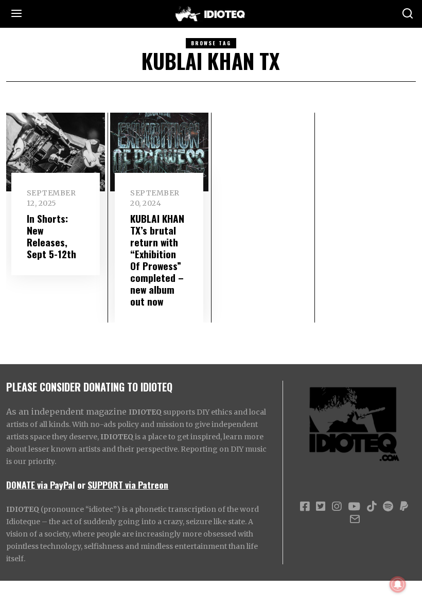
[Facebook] (304, 507)
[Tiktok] (371, 507)
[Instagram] (336, 507)
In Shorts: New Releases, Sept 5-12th (51, 236)
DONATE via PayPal (40, 484)
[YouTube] (354, 507)
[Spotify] (388, 507)
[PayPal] (404, 507)
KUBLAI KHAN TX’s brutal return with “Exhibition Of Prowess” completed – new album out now (157, 260)
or (81, 484)
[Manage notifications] (398, 584)
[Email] (355, 519)
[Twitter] (320, 507)
